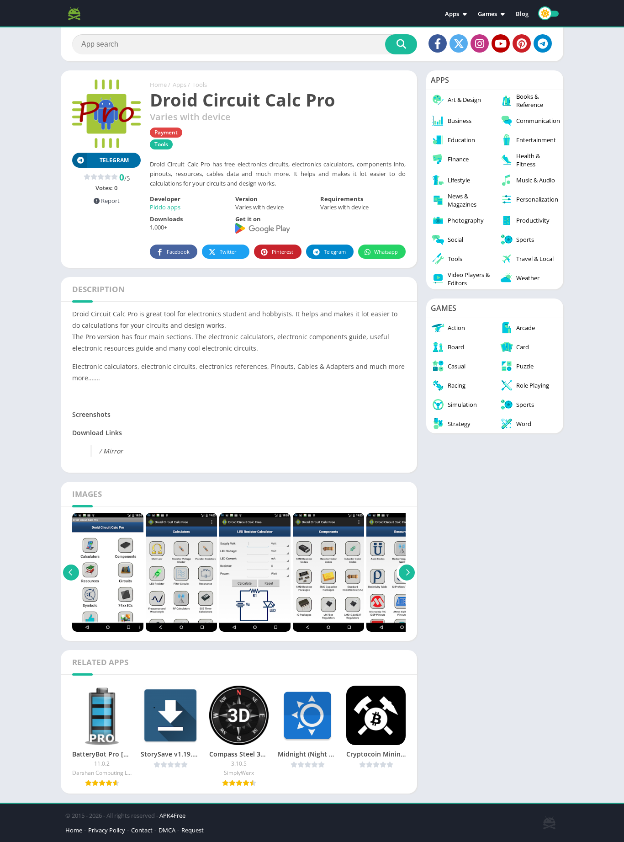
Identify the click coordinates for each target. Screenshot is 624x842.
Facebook (178, 251)
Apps (452, 14)
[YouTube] (501, 43)
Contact (142, 830)
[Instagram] (480, 43)
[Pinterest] (522, 43)
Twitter (228, 251)
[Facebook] (437, 43)
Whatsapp (386, 251)
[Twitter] (458, 43)
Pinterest (282, 251)
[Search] (401, 44)
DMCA (167, 830)
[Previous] (71, 572)
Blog (522, 14)
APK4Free (172, 815)
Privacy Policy (106, 830)
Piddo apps (165, 207)
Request (192, 830)
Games (487, 14)
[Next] (407, 572)
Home (158, 84)
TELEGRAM (114, 160)
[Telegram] (543, 43)
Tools (199, 84)
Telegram (335, 251)
